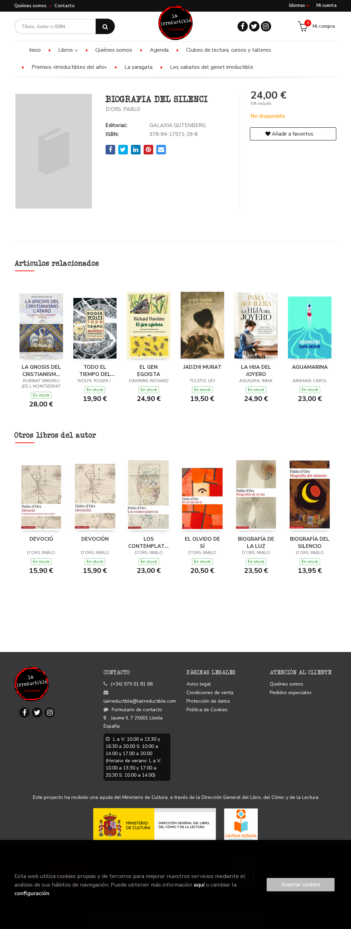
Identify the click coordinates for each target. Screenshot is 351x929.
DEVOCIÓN (95, 539)
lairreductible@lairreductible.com (140, 701)
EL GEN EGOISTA (148, 370)
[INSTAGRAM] (266, 26)
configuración (31, 893)
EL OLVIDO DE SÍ (202, 542)
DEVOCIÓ (41, 539)
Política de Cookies (207, 709)
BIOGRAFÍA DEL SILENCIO (309, 542)
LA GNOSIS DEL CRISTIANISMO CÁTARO (41, 370)
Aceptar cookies (300, 884)
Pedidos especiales (291, 692)
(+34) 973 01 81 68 (132, 684)
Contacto (65, 6)
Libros (66, 50)
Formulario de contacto (137, 709)
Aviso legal (198, 684)
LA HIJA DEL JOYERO (256, 370)
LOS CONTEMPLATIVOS (148, 542)
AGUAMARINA (310, 367)
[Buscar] (105, 26)
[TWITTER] (254, 26)
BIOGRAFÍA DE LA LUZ (256, 542)
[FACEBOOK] (243, 26)
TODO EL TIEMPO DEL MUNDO (95, 370)
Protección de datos (208, 701)
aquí (199, 885)
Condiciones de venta (209, 692)
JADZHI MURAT (202, 367)
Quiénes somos (30, 6)
